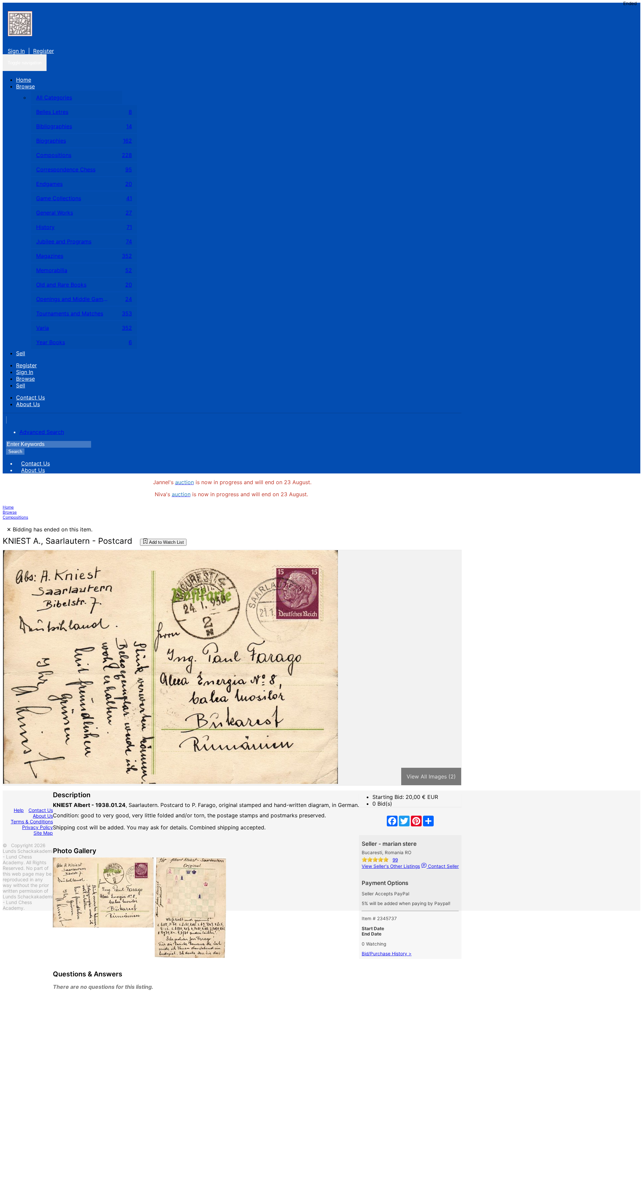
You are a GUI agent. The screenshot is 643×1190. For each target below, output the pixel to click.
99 (395, 860)
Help (19, 810)
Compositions (15, 517)
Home (23, 79)
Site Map (43, 833)
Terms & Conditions (32, 821)
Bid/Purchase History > (387, 953)
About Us (28, 404)
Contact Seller (443, 866)
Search (15, 451)
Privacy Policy (37, 827)
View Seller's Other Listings (391, 866)
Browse (25, 86)
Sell (20, 353)
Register (43, 51)
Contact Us (30, 397)
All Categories (54, 97)
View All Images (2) (431, 776)
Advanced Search (41, 432)
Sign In (16, 51)
